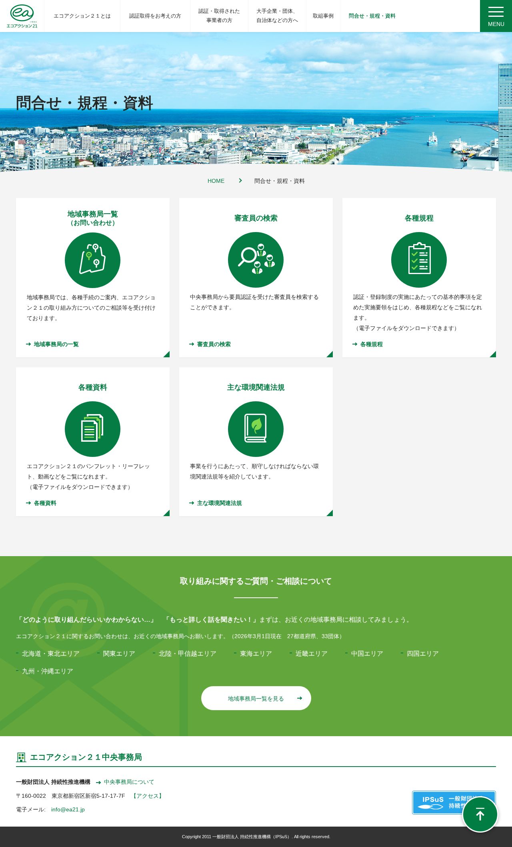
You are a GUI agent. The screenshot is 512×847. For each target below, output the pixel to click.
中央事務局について (129, 782)
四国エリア (423, 653)
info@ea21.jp (68, 809)
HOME (216, 181)
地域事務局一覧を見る (256, 698)
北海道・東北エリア (51, 653)
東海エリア (256, 653)
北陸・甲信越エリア (187, 653)
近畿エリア (312, 653)
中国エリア (367, 653)
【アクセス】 (147, 796)
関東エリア (119, 653)
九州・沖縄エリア (47, 671)
